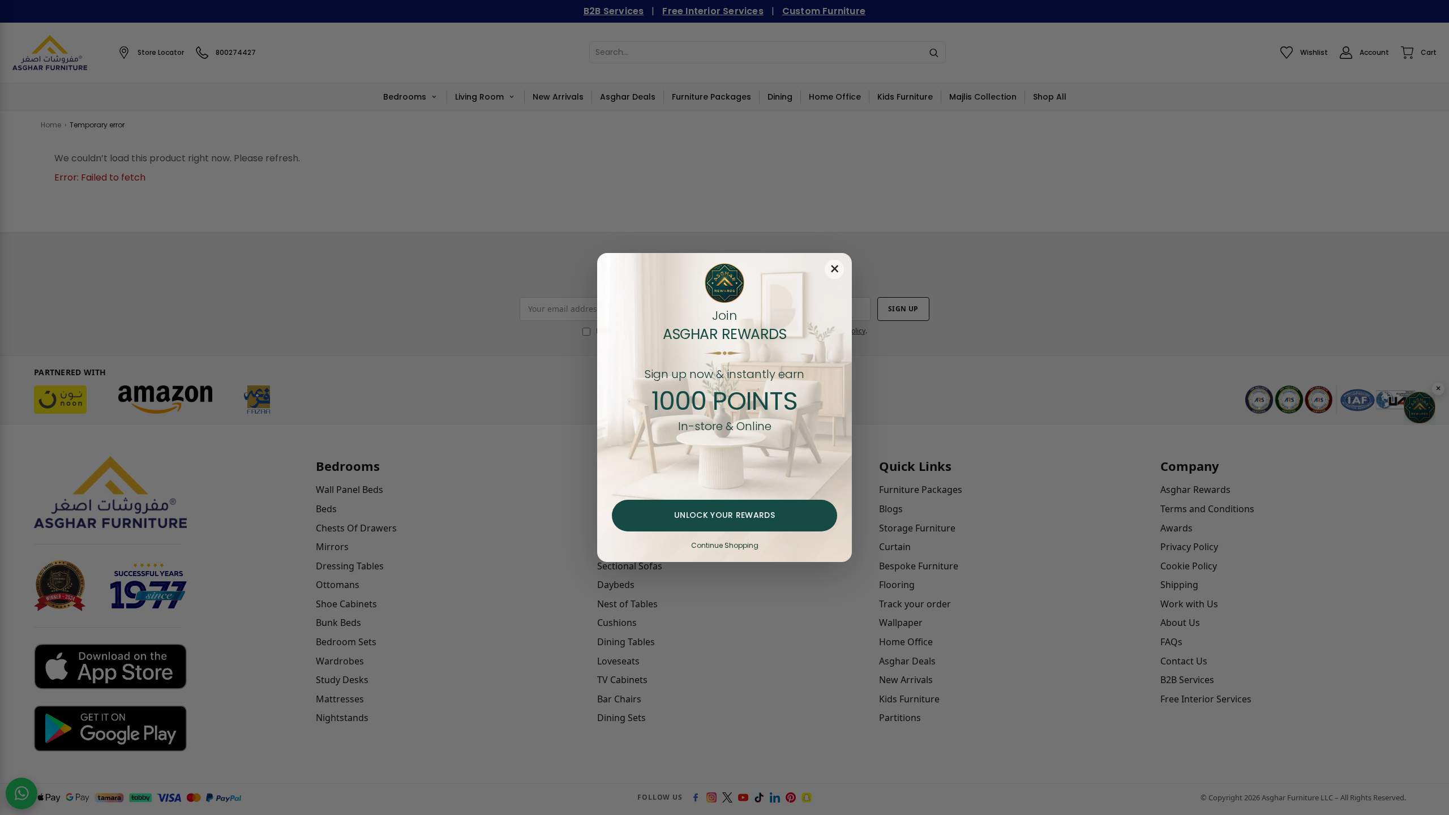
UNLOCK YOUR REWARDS (724, 515)
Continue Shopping (724, 545)
